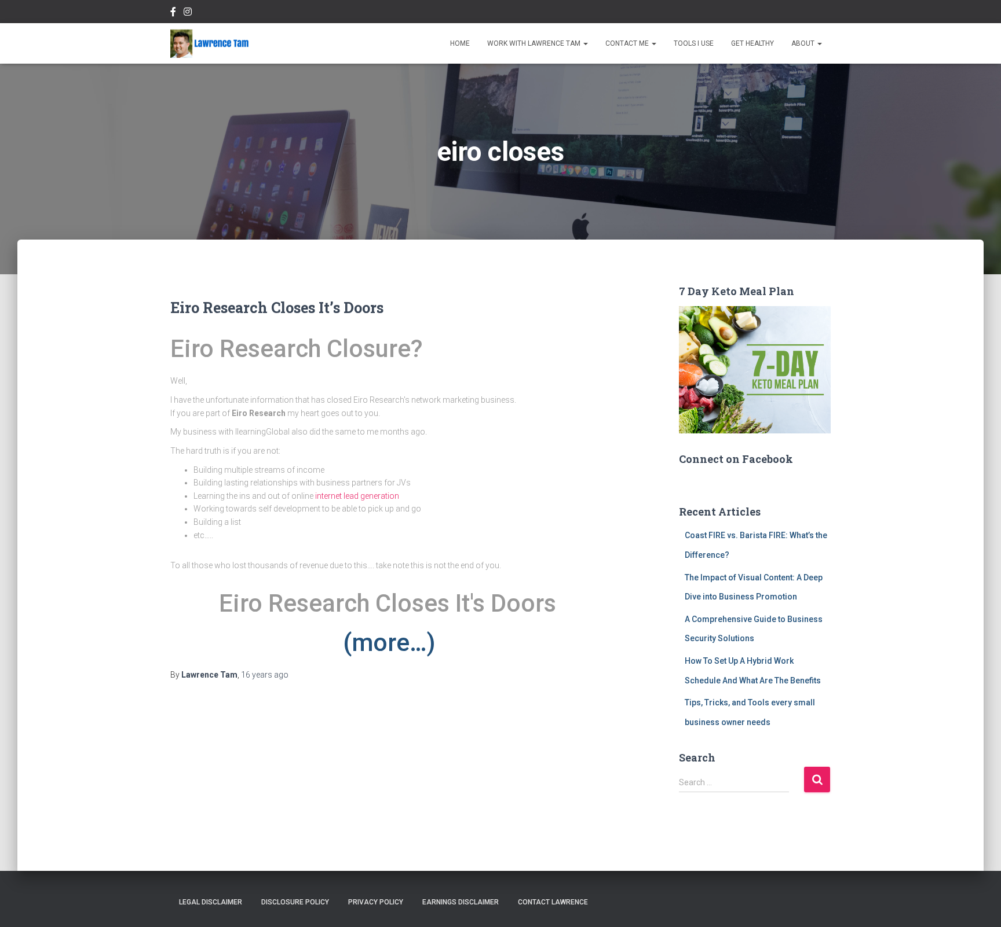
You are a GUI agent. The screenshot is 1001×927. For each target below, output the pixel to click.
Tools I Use (694, 43)
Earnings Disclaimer (460, 902)
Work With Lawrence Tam (534, 43)
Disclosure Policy (295, 902)
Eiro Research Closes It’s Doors (276, 307)
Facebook (173, 13)
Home (460, 43)
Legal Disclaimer (210, 902)
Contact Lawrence (553, 902)
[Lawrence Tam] (210, 43)
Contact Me (628, 43)
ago (264, 674)
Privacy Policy (375, 902)
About (803, 43)
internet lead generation (357, 496)
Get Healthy (752, 43)
